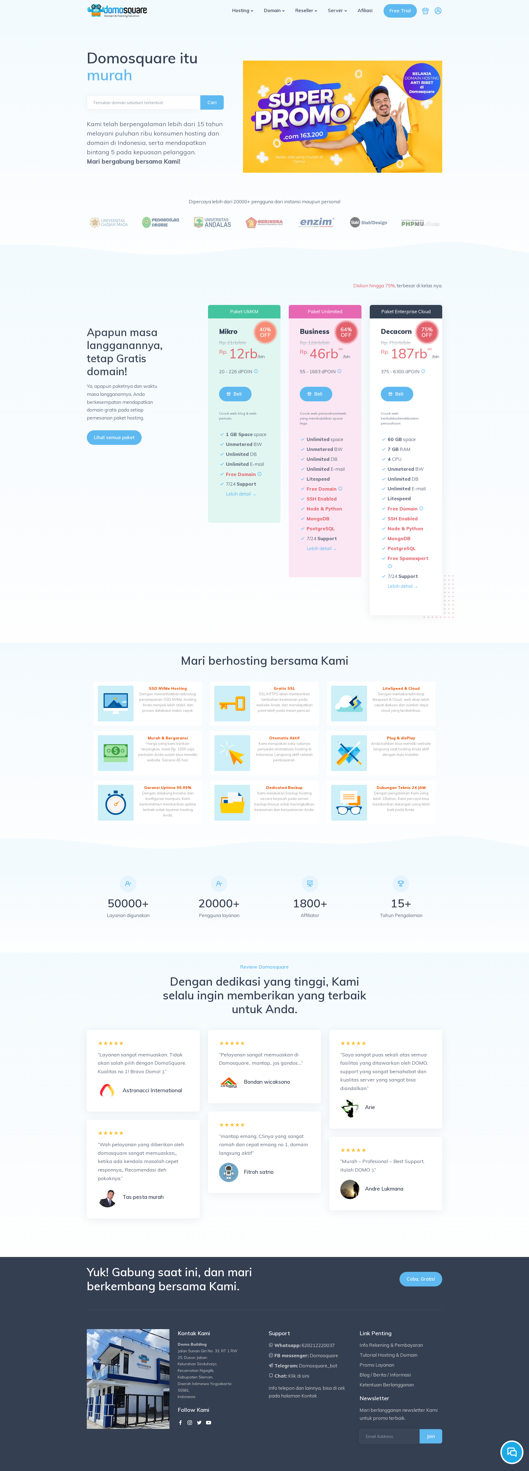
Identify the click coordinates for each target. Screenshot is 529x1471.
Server (335, 10)
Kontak (309, 1396)
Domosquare (324, 1355)
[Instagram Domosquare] (190, 1423)
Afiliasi (365, 10)
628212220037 (318, 1345)
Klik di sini (298, 1376)
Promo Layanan (377, 1365)
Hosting (240, 10)
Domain (272, 10)
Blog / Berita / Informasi (385, 1375)
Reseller (304, 10)
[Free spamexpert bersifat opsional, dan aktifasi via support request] (390, 566)
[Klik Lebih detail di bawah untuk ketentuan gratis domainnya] (259, 474)
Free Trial (400, 10)
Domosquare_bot (318, 1366)
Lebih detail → (241, 494)
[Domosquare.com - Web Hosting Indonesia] (117, 10)
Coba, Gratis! (421, 1279)
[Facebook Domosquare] (180, 1423)
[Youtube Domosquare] (208, 1423)
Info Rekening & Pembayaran (391, 1345)
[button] (438, 12)
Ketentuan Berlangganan (387, 1385)
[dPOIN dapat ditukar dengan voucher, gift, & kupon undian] (255, 371)
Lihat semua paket (114, 437)
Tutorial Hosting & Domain (388, 1355)
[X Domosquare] (199, 1423)
